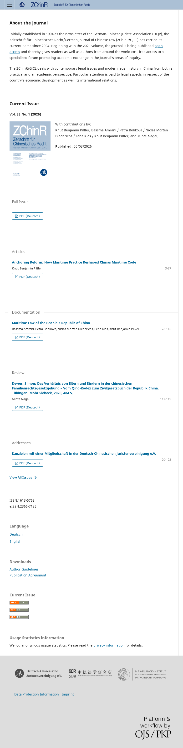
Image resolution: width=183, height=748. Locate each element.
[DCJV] (38, 673)
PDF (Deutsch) (29, 216)
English (15, 541)
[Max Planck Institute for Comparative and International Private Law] (142, 674)
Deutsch (16, 534)
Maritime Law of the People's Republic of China (51, 323)
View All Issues (21, 477)
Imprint (68, 694)
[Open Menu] (9, 5)
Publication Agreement (28, 575)
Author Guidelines (24, 569)
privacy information (109, 645)
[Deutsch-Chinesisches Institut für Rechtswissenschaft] (90, 673)
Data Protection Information (36, 694)
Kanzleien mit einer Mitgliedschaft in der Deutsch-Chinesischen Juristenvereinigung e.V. (84, 453)
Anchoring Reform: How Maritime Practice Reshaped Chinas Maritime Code (74, 262)
